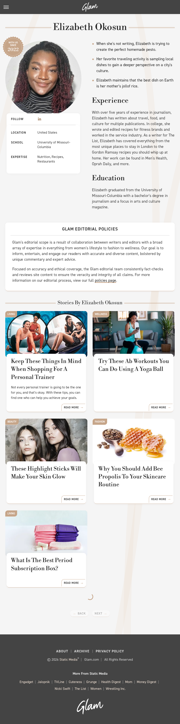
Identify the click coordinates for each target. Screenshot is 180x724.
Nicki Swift (62, 688)
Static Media (68, 659)
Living (11, 314)
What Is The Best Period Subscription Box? (41, 564)
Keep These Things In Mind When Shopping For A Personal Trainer (46, 369)
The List (80, 688)
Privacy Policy (110, 651)
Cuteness (75, 682)
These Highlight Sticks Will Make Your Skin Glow (46, 472)
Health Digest (111, 682)
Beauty (11, 421)
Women (95, 688)
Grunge (91, 682)
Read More (71, 407)
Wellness (101, 314)
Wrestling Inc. (116, 688)
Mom (128, 682)
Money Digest (146, 682)
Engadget (26, 682)
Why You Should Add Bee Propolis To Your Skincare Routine (132, 476)
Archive (82, 651)
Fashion (100, 421)
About (62, 651)
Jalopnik (44, 682)
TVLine (59, 682)
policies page (105, 280)
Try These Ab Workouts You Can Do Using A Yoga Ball (133, 365)
